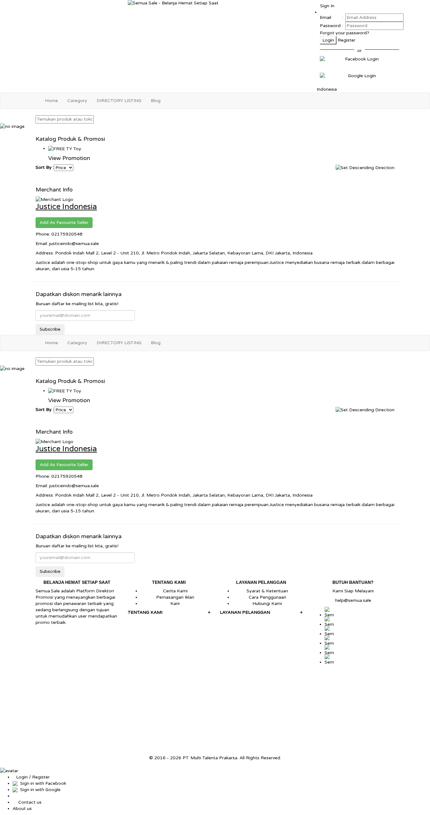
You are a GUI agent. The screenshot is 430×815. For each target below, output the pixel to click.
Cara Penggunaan (267, 597)
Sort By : (45, 167)
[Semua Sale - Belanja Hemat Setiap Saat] (215, 3)
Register (346, 40)
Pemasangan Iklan (175, 597)
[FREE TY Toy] (64, 148)
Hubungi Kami (267, 603)
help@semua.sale (353, 600)
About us (22, 808)
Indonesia (326, 89)
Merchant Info (54, 189)
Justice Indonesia (66, 206)
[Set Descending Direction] (365, 167)
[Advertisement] (215, 711)
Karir (175, 603)
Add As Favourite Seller (64, 222)
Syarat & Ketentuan (267, 591)
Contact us (30, 802)
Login (328, 40)
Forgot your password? (344, 33)
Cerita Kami (175, 591)
